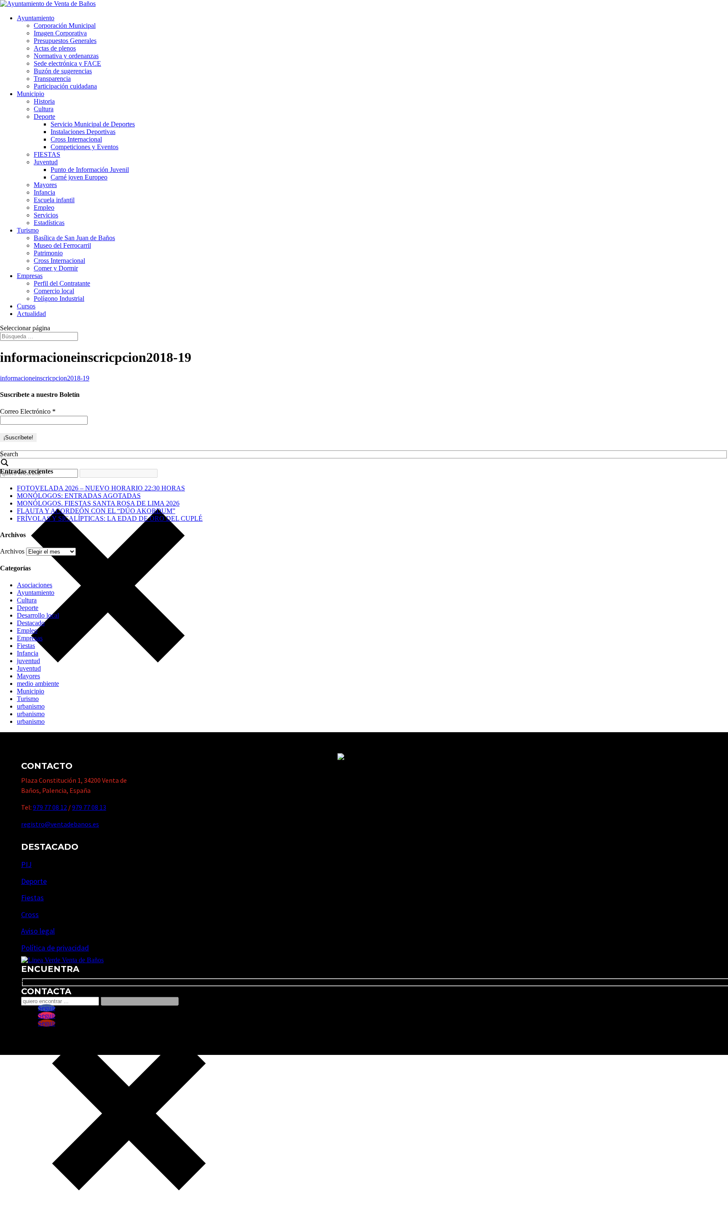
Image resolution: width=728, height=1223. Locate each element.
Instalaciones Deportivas (83, 131)
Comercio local (54, 290)
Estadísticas (49, 222)
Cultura (44, 108)
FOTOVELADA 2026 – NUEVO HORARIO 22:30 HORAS (101, 488)
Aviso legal (38, 931)
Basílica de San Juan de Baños (74, 237)
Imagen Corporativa (60, 33)
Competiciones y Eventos (84, 146)
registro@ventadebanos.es (60, 824)
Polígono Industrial (59, 298)
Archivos (12, 551)
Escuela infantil (54, 199)
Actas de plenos (55, 48)
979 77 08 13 (89, 807)
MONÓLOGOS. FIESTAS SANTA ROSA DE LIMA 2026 (98, 503)
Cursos (26, 306)
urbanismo (31, 706)
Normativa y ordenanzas (66, 55)
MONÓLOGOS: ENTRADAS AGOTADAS (79, 495)
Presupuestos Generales (65, 40)
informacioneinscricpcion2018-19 (44, 378)
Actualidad (31, 313)
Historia (44, 101)
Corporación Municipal (65, 25)
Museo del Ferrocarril (62, 245)
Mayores (45, 184)
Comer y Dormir (56, 268)
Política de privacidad (55, 948)
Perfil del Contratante (62, 283)
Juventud (46, 162)
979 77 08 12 (50, 807)
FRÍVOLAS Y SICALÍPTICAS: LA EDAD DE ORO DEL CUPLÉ (110, 518)
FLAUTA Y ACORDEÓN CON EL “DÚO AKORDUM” (96, 510)
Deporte (44, 116)
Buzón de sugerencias (63, 71)
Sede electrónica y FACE (67, 63)
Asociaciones (34, 585)
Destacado (31, 622)
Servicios (46, 215)
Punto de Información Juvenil (90, 169)
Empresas (30, 275)
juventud (28, 660)
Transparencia (52, 78)
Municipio (30, 93)
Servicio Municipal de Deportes (93, 124)
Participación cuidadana (65, 86)
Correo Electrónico (28, 411)
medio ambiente (38, 683)
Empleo (44, 207)
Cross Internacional (76, 139)
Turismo (28, 230)
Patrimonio (48, 253)
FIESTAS (47, 154)
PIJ (26, 864)
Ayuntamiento (35, 17)
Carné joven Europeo (79, 177)
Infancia (44, 192)
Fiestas (26, 645)
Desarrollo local (38, 615)
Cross (30, 914)
